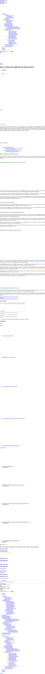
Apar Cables (9, 21)
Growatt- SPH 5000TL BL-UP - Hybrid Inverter (10, 540)
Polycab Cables (9, 22)
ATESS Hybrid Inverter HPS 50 (7, 466)
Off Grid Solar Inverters (8, 601)
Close (1, 323)
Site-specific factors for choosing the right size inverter (14, 149)
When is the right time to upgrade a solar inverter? (10, 445)
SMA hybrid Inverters (12, 37)
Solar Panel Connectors (11, 45)
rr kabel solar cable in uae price (7, 335)
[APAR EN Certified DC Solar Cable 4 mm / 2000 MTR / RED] (23, 476)
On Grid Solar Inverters (8, 610)
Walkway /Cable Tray (8, 46)
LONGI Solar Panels (10, 15)
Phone (1, 586)
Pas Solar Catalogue (3, 0)
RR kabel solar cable (10, 20)
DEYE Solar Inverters (12, 32)
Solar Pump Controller (8, 44)
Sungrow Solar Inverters (13, 38)
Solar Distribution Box (8, 23)
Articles (1, 64)
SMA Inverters (11, 41)
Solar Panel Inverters (8, 29)
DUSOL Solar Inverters (13, 33)
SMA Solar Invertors (10, 607)
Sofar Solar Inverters (12, 35)
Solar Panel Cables (7, 19)
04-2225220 (2, 1)
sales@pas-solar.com (3, 2)
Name (1, 313)
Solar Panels (6, 14)
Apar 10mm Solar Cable (11, 626)
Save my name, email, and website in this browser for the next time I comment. (15, 319)
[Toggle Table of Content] (1, 145)
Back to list (2, 297)
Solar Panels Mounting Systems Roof (13, 28)
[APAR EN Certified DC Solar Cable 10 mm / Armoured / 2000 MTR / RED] (23, 513)
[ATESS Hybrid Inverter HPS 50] (23, 457)
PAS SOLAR (4, 590)
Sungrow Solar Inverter (11, 613)
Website (1, 317)
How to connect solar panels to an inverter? (9, 386)
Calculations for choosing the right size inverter (13, 150)
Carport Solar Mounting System (12, 26)
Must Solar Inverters (12, 36)
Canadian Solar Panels (10, 17)
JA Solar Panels (9, 16)
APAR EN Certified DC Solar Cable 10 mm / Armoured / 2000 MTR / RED (15, 522)
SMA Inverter (9, 614)
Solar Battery (6, 18)
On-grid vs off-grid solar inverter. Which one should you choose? (13, 418)
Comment (2, 311)
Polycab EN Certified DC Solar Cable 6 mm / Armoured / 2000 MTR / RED (15, 503)
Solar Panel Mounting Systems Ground (13, 27)
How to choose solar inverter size (8, 147)
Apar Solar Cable (7, 625)
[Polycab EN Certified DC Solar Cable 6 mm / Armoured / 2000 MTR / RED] (23, 494)
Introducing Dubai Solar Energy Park (8, 357)
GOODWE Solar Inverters (13, 34)
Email (1, 315)
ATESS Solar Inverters (13, 31)
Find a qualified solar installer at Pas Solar (12, 151)
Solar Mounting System (8, 25)
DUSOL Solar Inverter (10, 602)
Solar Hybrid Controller (8, 24)
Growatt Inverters (12, 40)
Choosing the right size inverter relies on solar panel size (14, 148)
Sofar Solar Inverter (10, 612)
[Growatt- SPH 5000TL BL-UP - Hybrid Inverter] (23, 532)
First (12, 582)
